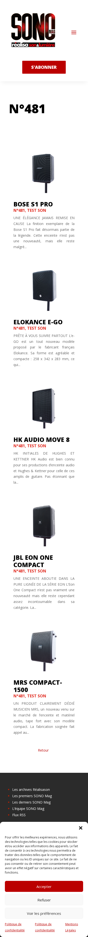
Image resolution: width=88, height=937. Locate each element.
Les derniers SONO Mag (31, 802)
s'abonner (44, 67)
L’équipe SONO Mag (28, 808)
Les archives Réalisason (31, 789)
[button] (80, 827)
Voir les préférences (44, 913)
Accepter (44, 886)
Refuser (44, 899)
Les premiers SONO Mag (32, 796)
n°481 (19, 210)
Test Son (36, 210)
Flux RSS (19, 815)
